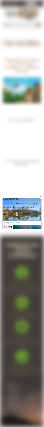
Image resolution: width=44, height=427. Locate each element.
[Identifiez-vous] (40, 4)
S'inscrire (8, 226)
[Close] (41, 198)
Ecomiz (27, 416)
